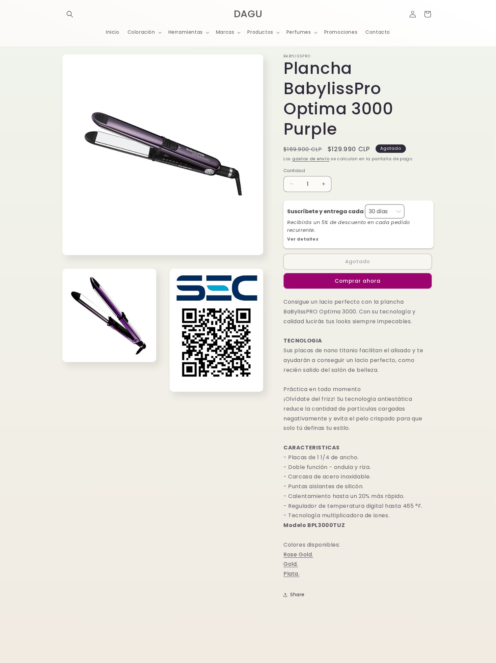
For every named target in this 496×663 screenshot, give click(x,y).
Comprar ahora (358, 280)
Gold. (290, 564)
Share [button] (297, 594)
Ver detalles (303, 239)
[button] (69, 14)
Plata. (291, 574)
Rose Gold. (298, 554)
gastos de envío (311, 159)
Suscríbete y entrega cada (326, 211)
